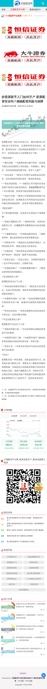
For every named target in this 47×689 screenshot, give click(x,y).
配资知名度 (34, 562)
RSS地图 (21, 681)
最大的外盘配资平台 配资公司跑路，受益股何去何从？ (24, 519)
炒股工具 (12, 584)
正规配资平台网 (17, 9)
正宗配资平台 (12, 557)
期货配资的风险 (11, 573)
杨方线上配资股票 (33, 573)
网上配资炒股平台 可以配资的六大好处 (20, 541)
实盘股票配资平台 (37, 187)
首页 (3, 9)
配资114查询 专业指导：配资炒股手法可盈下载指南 (25, 530)
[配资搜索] (43, 3)
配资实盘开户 (35, 9)
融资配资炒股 (12, 568)
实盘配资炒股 (34, 568)
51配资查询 (34, 584)
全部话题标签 (23, 590)
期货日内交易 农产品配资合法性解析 (20, 536)
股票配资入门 (12, 562)
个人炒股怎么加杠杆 (34, 579)
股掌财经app (12, 579)
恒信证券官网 (39, 16)
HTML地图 (28, 681)
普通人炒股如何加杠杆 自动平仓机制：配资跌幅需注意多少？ (25, 524)
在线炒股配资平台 (33, 557)
